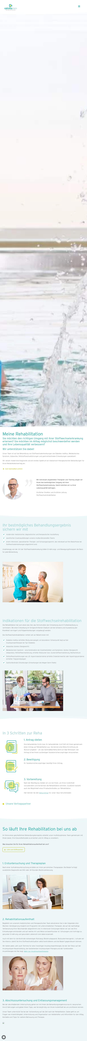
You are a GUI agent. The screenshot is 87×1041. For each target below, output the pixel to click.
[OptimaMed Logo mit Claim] (10, 7)
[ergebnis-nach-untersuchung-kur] (33, 582)
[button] (3, 1037)
